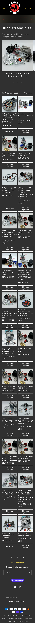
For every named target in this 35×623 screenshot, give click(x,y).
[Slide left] (13, 82)
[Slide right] (22, 82)
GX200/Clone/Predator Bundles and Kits (17, 74)
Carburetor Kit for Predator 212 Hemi (9, 387)
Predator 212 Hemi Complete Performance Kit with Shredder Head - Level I (9, 313)
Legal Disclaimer (17, 562)
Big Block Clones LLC (16, 616)
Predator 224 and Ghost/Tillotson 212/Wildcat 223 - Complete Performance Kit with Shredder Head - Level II (25, 496)
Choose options (25, 131)
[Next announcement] (31, 19)
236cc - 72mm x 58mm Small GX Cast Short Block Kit (9, 420)
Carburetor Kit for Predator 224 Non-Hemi (25, 232)
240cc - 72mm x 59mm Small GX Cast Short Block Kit (9, 492)
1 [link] (11, 557)
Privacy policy (12, 621)
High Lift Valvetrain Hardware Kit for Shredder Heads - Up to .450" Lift (25, 312)
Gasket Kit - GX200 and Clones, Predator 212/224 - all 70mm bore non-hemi (9, 190)
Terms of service (24, 621)
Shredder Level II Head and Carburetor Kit (25, 115)
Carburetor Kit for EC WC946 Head (25, 387)
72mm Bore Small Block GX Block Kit (24, 535)
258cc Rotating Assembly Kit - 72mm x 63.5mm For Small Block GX (25, 421)
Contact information (15, 618)
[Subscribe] (29, 572)
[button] (4, 7)
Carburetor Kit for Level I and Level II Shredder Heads (8, 155)
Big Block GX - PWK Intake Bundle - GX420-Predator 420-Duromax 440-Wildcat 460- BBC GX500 (25, 275)
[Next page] (23, 557)
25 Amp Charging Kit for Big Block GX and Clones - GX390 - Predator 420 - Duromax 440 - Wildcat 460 (9, 118)
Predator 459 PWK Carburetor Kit (24, 154)
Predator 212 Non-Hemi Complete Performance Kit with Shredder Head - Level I (9, 234)
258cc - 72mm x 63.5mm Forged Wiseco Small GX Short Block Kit (8, 350)
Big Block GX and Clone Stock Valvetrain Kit (8, 535)
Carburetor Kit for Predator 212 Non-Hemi (25, 350)
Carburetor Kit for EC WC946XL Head (25, 457)
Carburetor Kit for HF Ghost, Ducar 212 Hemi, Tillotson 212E (9, 458)
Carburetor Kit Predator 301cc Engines (7, 272)
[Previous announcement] (3, 19)
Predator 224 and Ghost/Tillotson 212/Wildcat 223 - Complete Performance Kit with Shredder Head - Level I (25, 192)
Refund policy (28, 618)
